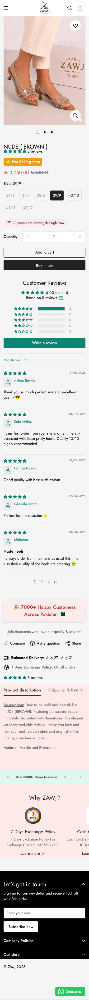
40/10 (75, 197)
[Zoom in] (75, 115)
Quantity (11, 236)
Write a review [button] (44, 342)
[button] (16, 151)
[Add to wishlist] (75, 25)
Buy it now (44, 265)
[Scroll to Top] (80, 975)
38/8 (42, 197)
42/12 (29, 209)
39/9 (58, 197)
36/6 (11, 197)
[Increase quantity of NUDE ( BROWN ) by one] (80, 237)
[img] (15, 373)
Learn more (30, 853)
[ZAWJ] (44, 8)
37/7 (27, 197)
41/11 (12, 209)
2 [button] (42, 582)
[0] (80, 8)
